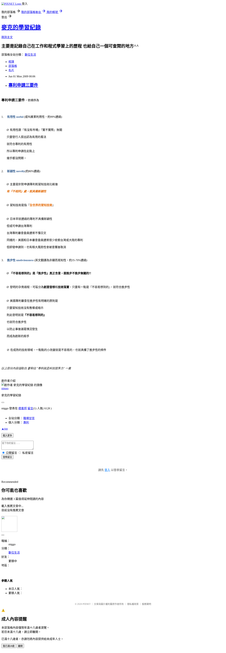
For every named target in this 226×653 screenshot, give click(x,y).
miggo (4, 388)
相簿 (11, 61)
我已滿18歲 (8, 646)
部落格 (12, 65)
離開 (20, 646)
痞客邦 (22, 408)
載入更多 (7, 435)
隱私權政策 (133, 604)
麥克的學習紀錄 (21, 27)
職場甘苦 (29, 418)
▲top (4, 428)
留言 (30, 408)
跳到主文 (7, 37)
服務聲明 (146, 604)
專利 (26, 422)
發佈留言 (7, 457)
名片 (11, 70)
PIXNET (87, 604)
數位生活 (30, 54)
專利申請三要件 (23, 85)
